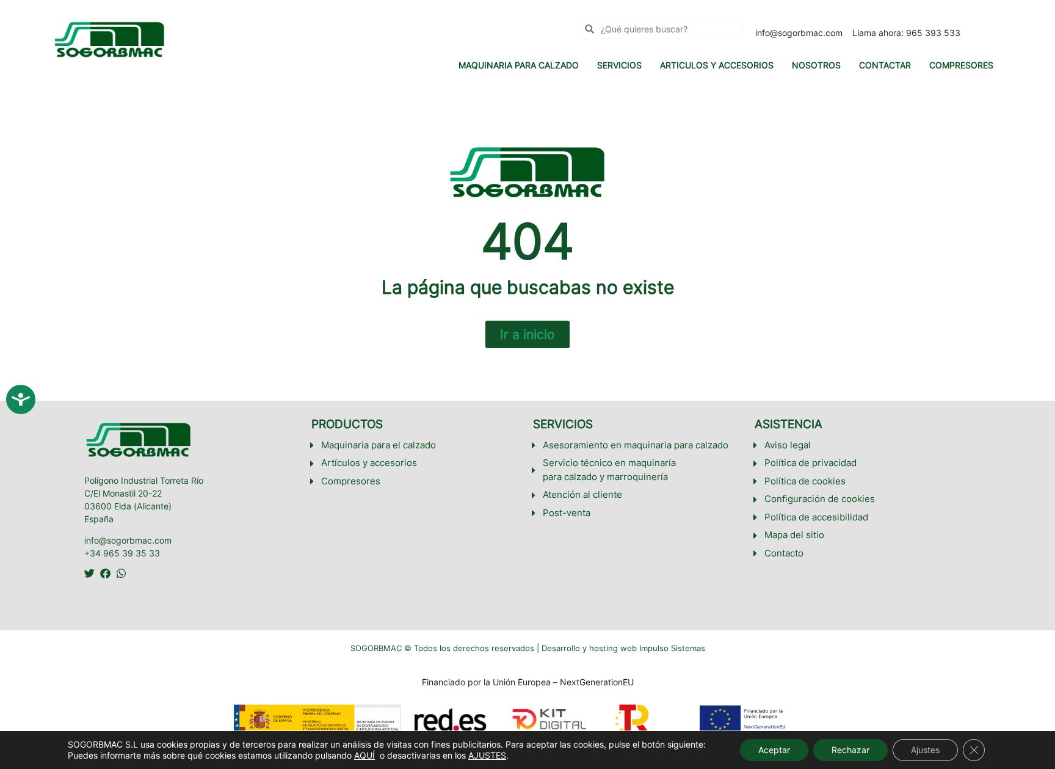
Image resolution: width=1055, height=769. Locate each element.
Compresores (961, 65)
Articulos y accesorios (717, 65)
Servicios (619, 65)
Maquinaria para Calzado (519, 65)
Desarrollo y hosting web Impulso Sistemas (623, 648)
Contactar (885, 65)
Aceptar (774, 750)
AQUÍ (364, 755)
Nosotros (816, 65)
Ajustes (925, 750)
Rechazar (850, 750)
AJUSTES (487, 755)
